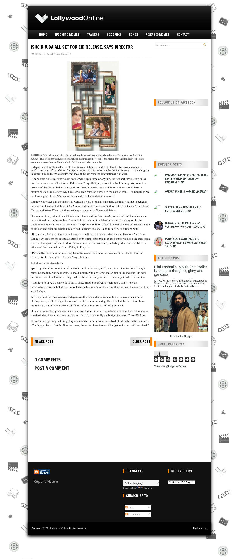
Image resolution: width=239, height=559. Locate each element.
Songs (133, 34)
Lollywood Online (59, 528)
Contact (183, 34)
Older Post (141, 341)
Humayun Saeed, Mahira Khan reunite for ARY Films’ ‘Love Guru (185, 225)
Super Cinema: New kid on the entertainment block (183, 209)
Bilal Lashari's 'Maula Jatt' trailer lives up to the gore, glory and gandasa (180, 271)
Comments (134, 514)
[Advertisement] (165, 17)
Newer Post (44, 341)
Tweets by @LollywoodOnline (170, 366)
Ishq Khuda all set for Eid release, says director (82, 47)
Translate (149, 488)
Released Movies (158, 34)
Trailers (93, 34)
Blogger (188, 336)
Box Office (114, 34)
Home (43, 34)
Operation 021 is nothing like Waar (186, 191)
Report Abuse (46, 481)
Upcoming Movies (67, 34)
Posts (131, 507)
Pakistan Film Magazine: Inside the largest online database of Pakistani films (186, 178)
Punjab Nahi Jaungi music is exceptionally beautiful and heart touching (186, 242)
